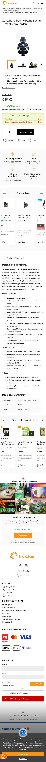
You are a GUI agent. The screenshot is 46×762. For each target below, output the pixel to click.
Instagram (26, 565)
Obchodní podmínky (9, 608)
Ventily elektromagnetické (27, 400)
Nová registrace (7, 683)
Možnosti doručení (36, 110)
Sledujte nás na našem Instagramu (23, 481)
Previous (4, 193)
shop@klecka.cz (25, 571)
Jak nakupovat (7, 605)
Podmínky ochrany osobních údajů (14, 610)
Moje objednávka (8, 622)
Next (42, 193)
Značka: (7, 95)
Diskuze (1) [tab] (20, 258)
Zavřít (39, 146)
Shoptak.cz (34, 719)
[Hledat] (33, 3)
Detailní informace (8, 88)
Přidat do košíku (25, 132)
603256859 (24, 575)
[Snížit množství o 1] (5, 132)
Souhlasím (24, 754)
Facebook (20, 565)
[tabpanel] (25, 221)
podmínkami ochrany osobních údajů (23, 543)
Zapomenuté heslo (8, 685)
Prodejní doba (7, 616)
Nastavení (23, 759)
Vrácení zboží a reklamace (11, 619)
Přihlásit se (23, 535)
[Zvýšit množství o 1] (14, 132)
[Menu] (42, 3)
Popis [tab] (9, 258)
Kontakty (5, 613)
